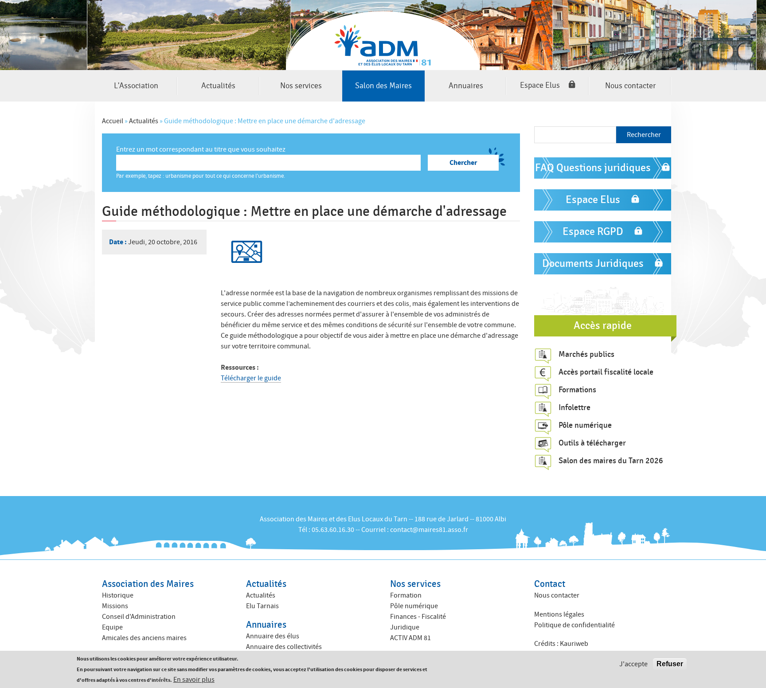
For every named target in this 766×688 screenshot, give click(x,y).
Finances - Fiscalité (418, 616)
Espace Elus (540, 85)
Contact (549, 584)
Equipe (112, 627)
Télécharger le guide (251, 378)
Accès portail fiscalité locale (606, 372)
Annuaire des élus (272, 636)
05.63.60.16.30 (333, 529)
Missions (115, 606)
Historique (117, 595)
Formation (406, 595)
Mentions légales (559, 614)
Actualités (218, 85)
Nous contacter (630, 85)
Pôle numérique (585, 425)
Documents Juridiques (593, 263)
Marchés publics (586, 354)
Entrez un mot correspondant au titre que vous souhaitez (200, 149)
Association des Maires (148, 584)
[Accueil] (383, 35)
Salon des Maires (383, 85)
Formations (577, 390)
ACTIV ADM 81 (410, 637)
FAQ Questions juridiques (593, 167)
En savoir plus (194, 679)
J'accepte (633, 664)
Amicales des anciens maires (144, 637)
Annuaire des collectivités (284, 646)
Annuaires (466, 85)
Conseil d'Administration (139, 616)
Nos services (301, 85)
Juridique (404, 627)
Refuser (670, 664)
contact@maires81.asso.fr (429, 529)
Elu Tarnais (262, 606)
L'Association (136, 85)
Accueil (112, 121)
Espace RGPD (593, 231)
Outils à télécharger (592, 443)
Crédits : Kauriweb (561, 643)
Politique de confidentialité (574, 625)
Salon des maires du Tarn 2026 (611, 460)
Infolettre (574, 407)
